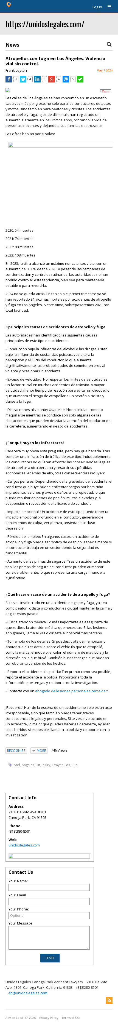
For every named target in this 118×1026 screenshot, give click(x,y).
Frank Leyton (16, 70)
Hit (38, 765)
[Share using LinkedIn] (37, 81)
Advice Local (14, 1018)
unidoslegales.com (24, 845)
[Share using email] (66, 81)
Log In (97, 6)
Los (67, 765)
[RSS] (109, 1000)
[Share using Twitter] (23, 81)
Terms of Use (71, 1018)
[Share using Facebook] (8, 81)
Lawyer (57, 765)
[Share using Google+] (51, 81)
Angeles (28, 765)
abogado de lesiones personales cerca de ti (71, 690)
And (17, 765)
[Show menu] (107, 6)
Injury (46, 765)
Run (74, 765)
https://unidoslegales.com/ (45, 24)
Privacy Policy (48, 1018)
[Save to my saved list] (80, 81)
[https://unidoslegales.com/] (11, 856)
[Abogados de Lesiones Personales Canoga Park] (61, 146)
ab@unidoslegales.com (27, 992)
